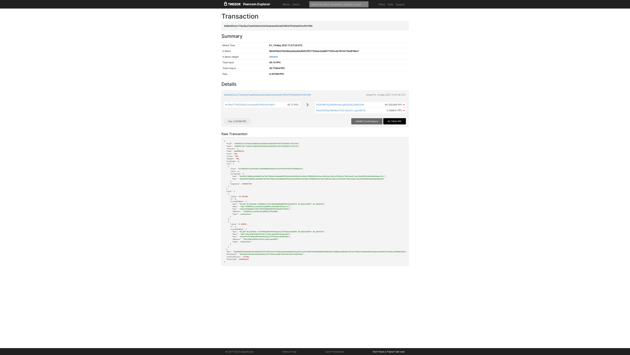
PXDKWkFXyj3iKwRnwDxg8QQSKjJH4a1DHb (340, 104)
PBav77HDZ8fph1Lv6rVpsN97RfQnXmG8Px (251, 104)
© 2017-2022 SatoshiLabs (239, 351)
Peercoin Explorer (256, 4)
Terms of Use (289, 351)
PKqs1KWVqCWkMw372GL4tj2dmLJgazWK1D (341, 110)
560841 (273, 56)
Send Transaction (334, 351)
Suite (390, 4)
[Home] (232, 4)
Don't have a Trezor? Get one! (389, 351)
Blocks (286, 4)
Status (296, 4)
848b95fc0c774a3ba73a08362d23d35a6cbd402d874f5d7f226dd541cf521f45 (267, 94)
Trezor (381, 4)
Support (400, 4)
